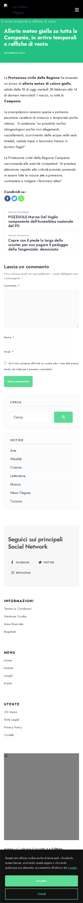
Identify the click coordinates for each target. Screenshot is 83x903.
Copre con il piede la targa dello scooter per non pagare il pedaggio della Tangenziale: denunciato (38, 243)
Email (8, 352)
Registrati (10, 631)
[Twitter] (14, 198)
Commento (12, 286)
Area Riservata (13, 624)
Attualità (16, 458)
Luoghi (8, 675)
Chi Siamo (10, 712)
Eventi (8, 683)
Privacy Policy (13, 727)
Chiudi (41, 894)
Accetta (41, 881)
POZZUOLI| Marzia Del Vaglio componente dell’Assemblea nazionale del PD (40, 219)
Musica (15, 484)
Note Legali (11, 719)
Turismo (16, 501)
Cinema (16, 467)
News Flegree (20, 492)
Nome (9, 337)
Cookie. (72, 868)
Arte (13, 450)
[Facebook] (7, 198)
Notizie (8, 668)
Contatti (9, 735)
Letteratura (17, 475)
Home (8, 660)
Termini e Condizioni (17, 609)
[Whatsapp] (21, 198)
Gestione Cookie (15, 616)
